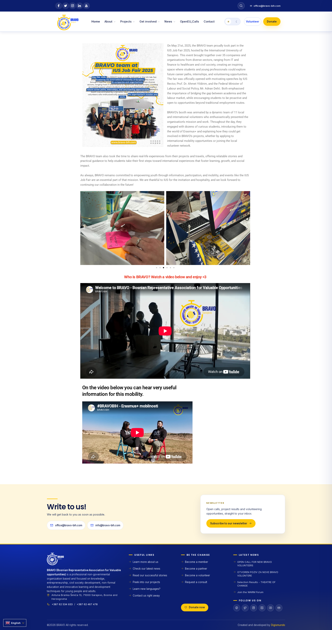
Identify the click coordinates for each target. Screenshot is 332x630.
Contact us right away (146, 595)
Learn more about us (145, 561)
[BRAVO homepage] (84, 560)
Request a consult (196, 582)
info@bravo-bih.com (107, 525)
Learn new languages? (146, 588)
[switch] (232, 21)
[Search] (241, 5)
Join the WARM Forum (250, 592)
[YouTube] (270, 607)
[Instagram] (253, 607)
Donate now (197, 607)
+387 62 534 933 (62, 604)
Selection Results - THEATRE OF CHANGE (256, 584)
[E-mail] (279, 607)
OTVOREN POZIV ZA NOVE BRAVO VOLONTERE (257, 574)
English (16, 622)
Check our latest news (146, 568)
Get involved (148, 21)
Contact (209, 21)
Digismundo (278, 625)
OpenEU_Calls (189, 21)
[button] (84, 228)
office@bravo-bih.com (265, 5)
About (108, 21)
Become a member (196, 561)
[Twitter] (245, 607)
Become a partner (196, 568)
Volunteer (252, 21)
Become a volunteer (197, 575)
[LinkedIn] (262, 607)
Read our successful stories (150, 575)
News (168, 21)
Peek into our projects (146, 582)
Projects (126, 21)
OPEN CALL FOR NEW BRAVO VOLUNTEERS (254, 563)
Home (95, 21)
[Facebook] (236, 607)
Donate (272, 21)
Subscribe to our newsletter (228, 523)
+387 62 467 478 (87, 604)
